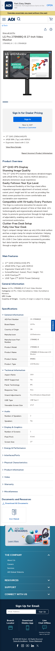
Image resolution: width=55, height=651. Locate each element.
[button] (53, 325)
